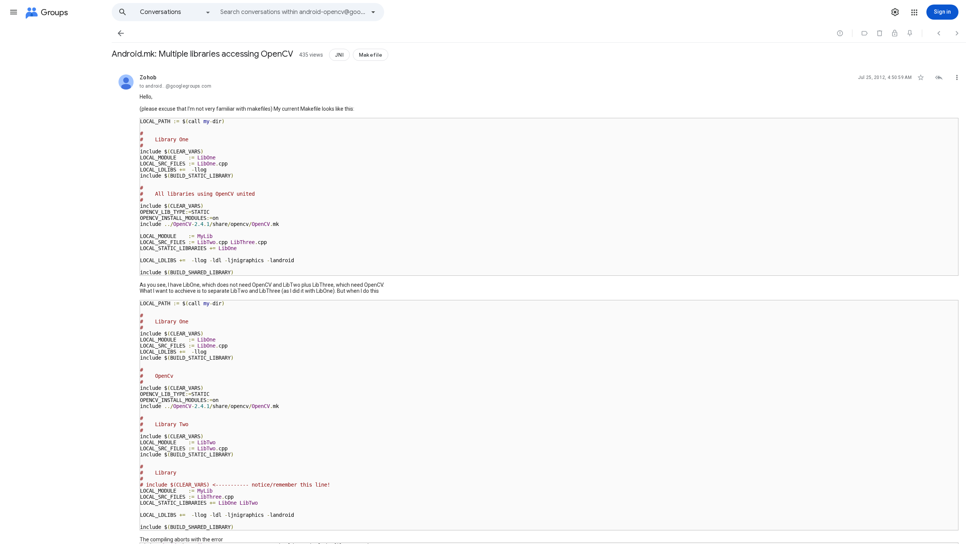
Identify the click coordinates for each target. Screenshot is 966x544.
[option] (175, 12)
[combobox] (293, 12)
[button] (14, 12)
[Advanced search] (373, 12)
